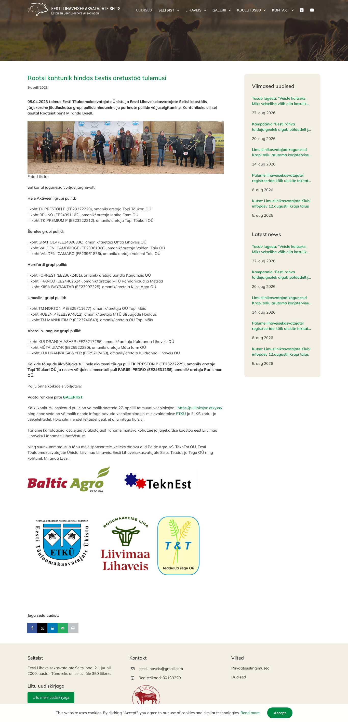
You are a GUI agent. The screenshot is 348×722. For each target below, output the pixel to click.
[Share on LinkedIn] (53, 628)
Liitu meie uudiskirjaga (51, 697)
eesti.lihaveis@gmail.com (161, 668)
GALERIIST (73, 397)
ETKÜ (181, 413)
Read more (250, 712)
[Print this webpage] (73, 628)
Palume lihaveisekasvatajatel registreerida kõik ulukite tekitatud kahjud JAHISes (282, 178)
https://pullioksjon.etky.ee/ (200, 407)
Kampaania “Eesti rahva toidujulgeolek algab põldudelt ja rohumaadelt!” (281, 127)
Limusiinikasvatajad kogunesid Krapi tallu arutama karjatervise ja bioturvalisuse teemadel (280, 152)
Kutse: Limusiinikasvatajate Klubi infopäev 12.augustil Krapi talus (281, 203)
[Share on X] (43, 628)
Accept (280, 713)
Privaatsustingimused (250, 668)
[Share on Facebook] (33, 628)
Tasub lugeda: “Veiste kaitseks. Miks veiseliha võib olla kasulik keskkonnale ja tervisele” (279, 101)
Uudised (238, 677)
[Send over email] (63, 628)
